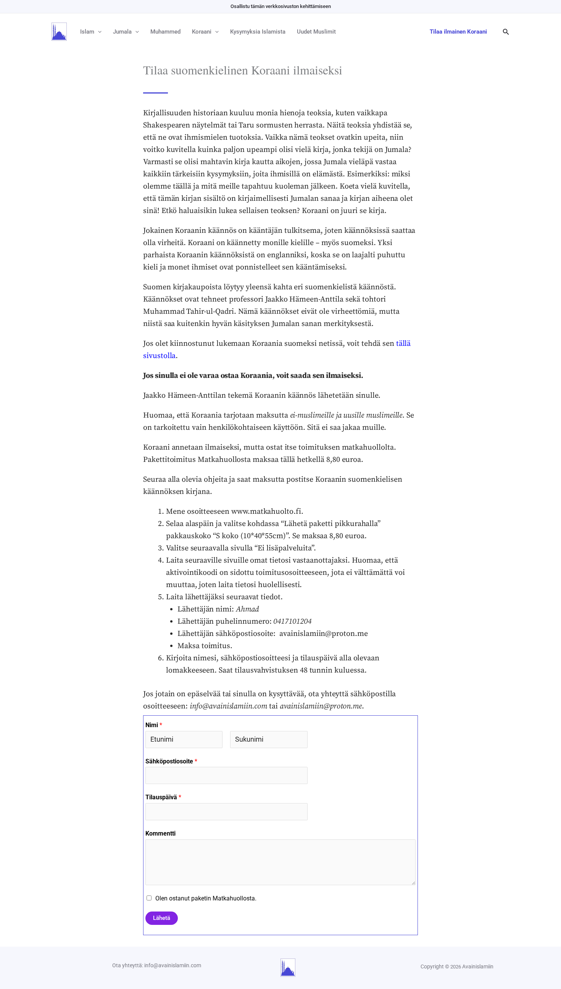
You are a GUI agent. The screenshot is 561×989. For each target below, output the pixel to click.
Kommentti (160, 833)
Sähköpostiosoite (171, 761)
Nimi (153, 725)
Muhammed (165, 31)
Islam (87, 31)
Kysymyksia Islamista (257, 31)
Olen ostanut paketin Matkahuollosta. (205, 898)
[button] (98, 31)
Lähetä (161, 918)
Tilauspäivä (163, 797)
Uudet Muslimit (316, 31)
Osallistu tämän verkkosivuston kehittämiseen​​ (281, 6)
